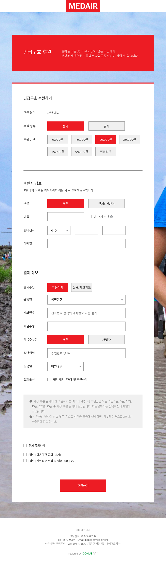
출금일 (27, 366)
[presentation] (105, 151)
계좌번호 (29, 313)
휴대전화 (29, 230)
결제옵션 (29, 380)
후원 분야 (29, 112)
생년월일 (29, 353)
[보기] (57, 455)
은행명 (27, 299)
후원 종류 (29, 126)
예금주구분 (30, 339)
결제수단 (29, 287)
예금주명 (29, 326)
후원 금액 (29, 139)
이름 (26, 217)
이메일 (27, 243)
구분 (26, 203)
